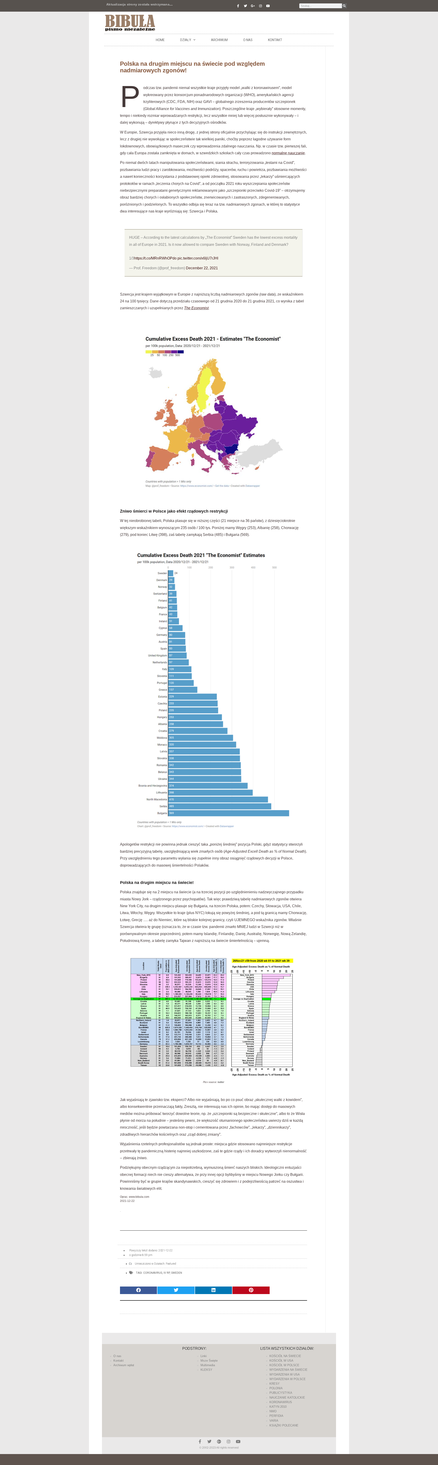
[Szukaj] (344, 5)
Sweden (176, 1272)
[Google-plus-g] (253, 6)
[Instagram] (260, 6)
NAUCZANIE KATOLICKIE (287, 1397)
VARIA (273, 1420)
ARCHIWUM (219, 40)
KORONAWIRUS (280, 1402)
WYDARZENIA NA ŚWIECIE (288, 1369)
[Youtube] (268, 6)
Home (160, 40)
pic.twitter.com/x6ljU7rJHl (197, 258)
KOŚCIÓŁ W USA (281, 1360)
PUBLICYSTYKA (280, 1392)
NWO (272, 1411)
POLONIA (276, 1388)
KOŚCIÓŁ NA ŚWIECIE (285, 1356)
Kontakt (275, 40)
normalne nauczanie (288, 153)
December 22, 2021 (202, 268)
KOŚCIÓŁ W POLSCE (284, 1365)
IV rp (167, 1272)
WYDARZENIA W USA (284, 1374)
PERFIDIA (276, 1416)
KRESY (274, 1383)
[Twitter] (245, 6)
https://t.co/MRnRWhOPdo (155, 258)
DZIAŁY (185, 40)
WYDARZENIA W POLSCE (287, 1379)
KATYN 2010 (278, 1406)
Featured (171, 1263)
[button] (138, 1290)
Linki (204, 1356)
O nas (248, 40)
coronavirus (152, 1272)
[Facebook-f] (238, 6)
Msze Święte (209, 1360)
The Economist (196, 308)
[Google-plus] (219, 1441)
